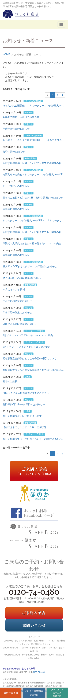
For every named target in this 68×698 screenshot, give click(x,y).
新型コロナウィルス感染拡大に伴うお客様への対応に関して (34, 369)
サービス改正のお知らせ (16, 186)
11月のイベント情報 (14, 289)
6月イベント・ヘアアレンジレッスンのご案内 (28, 335)
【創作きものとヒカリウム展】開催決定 (25, 427)
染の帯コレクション (12, 647)
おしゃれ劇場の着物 (23, 640)
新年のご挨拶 (10, 381)
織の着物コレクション (40, 644)
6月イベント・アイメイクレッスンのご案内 (26, 346)
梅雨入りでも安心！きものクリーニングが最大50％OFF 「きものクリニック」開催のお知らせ (34, 174)
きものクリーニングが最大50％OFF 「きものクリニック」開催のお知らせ (34, 140)
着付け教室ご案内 (12, 654)
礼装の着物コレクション (44, 640)
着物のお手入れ (47, 654)
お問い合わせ (34, 658)
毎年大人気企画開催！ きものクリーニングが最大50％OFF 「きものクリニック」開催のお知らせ (34, 105)
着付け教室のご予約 (30, 654)
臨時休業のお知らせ (14, 151)
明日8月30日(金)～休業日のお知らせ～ (24, 404)
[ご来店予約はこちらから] (34, 613)
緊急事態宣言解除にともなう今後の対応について (29, 358)
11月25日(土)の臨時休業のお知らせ (22, 278)
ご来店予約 (8, 640)
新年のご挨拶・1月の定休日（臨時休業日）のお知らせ (33, 197)
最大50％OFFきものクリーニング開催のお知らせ (30, 266)
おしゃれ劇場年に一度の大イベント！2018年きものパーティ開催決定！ (34, 438)
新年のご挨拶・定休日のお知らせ (21, 117)
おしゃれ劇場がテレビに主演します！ (23, 415)
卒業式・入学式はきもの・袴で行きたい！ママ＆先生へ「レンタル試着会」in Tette (34, 243)
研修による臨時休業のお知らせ (20, 324)
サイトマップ (34, 637)
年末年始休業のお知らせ (16, 128)
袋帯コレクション (49, 647)
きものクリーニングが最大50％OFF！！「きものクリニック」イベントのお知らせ (34, 220)
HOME (6, 54)
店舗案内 (60, 654)
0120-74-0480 (39, 672)
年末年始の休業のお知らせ (17, 300)
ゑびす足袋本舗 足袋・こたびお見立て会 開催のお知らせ (34, 232)
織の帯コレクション (31, 647)
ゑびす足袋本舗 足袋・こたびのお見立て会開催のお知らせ (34, 163)
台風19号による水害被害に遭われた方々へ (26, 393)
